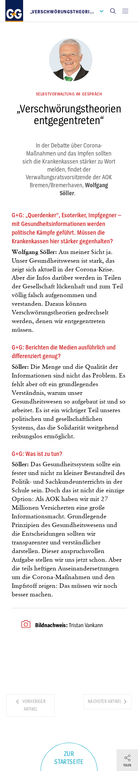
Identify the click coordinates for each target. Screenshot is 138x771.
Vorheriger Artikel (33, 705)
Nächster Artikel (105, 701)
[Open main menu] (125, 11)
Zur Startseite (68, 758)
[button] (113, 11)
